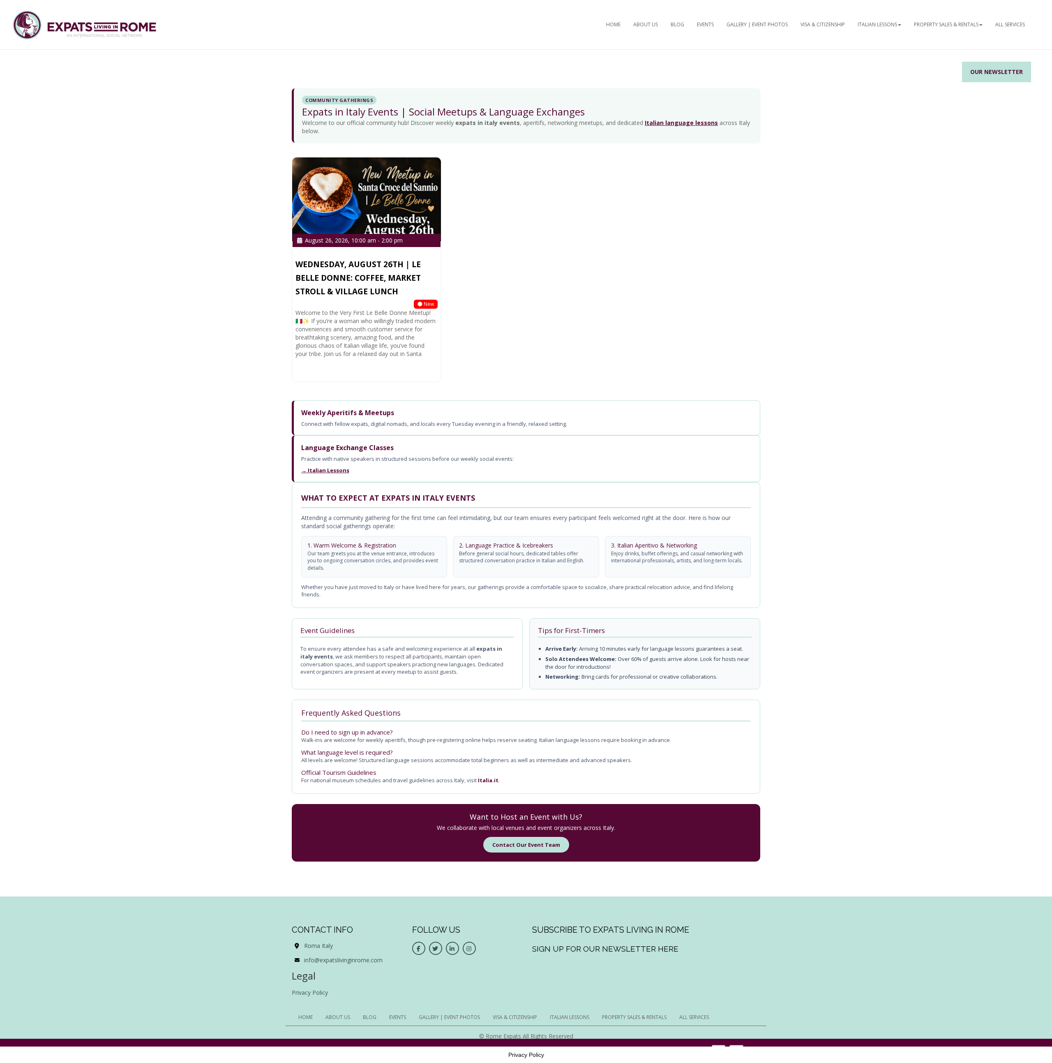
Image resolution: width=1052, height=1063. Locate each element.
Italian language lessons (681, 123)
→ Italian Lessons (325, 470)
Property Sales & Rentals (946, 24)
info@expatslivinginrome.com (343, 960)
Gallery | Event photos (757, 24)
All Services (1010, 24)
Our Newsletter (996, 72)
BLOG (677, 24)
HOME (613, 24)
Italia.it (488, 780)
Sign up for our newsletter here (605, 948)
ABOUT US (645, 24)
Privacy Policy (310, 992)
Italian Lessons (877, 24)
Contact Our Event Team (526, 844)
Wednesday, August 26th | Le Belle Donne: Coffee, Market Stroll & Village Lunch (358, 278)
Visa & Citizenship (823, 24)
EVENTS (705, 24)
